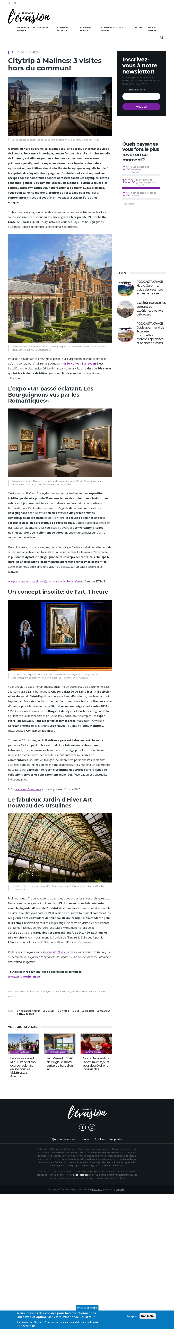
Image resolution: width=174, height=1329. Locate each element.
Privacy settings (87, 1308)
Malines (50, 1011)
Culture (89, 1011)
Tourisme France (85, 29)
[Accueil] (29, 16)
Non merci (147, 1316)
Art (77, 1011)
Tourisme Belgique (62, 29)
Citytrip (64, 1011)
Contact (86, 1139)
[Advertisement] (141, 240)
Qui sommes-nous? (64, 1139)
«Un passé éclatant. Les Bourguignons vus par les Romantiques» (45, 581)
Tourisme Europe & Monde (112, 29)
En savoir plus (26, 1326)
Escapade (105, 1011)
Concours (137, 27)
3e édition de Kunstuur (28, 789)
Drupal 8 (120, 1189)
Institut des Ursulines (56, 952)
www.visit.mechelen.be (24, 976)
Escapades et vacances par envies (33, 29)
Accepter (131, 1316)
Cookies (100, 1139)
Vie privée (115, 1139)
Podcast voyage (153, 29)
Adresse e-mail (135, 89)
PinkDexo (97, 1189)
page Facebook (81, 1174)
